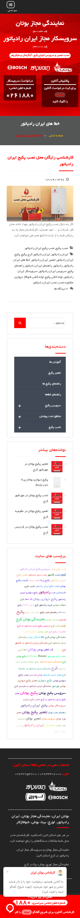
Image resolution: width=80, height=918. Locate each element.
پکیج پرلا (45, 580)
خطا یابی (22, 649)
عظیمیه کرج (50, 725)
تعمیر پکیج (54, 372)
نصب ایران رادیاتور (45, 282)
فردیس (62, 620)
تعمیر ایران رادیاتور (43, 259)
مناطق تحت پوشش (39, 416)
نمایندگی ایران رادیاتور (51, 662)
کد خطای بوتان (45, 649)
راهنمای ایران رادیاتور (38, 265)
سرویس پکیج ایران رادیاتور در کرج (33, 626)
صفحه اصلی (56, 135)
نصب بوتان (43, 632)
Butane (42, 656)
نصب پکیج (62, 248)
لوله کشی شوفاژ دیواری (29, 277)
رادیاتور (58, 265)
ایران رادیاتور (59, 254)
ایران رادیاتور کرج (39, 254)
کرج (54, 668)
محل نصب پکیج (32, 612)
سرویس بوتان (48, 718)
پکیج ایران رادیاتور (34, 705)
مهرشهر (55, 686)
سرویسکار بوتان (57, 705)
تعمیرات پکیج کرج (57, 631)
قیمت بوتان (52, 619)
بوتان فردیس (35, 675)
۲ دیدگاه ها (61, 288)
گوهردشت (60, 575)
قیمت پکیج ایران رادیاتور (47, 586)
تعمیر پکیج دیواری (31, 699)
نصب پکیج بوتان (58, 569)
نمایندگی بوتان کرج (30, 619)
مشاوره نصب (65, 282)
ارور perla (28, 605)
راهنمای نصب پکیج (48, 612)
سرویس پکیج (39, 405)
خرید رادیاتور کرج (43, 605)
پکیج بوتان (29, 692)
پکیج (24, 254)
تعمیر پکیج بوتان (34, 712)
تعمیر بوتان (33, 718)
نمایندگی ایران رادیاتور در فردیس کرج (32, 686)
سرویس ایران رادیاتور (53, 271)
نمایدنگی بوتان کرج (55, 637)
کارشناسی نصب (58, 593)
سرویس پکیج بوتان (52, 693)
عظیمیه (58, 650)
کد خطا (28, 599)
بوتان (32, 649)
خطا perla (32, 656)
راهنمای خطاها (53, 394)
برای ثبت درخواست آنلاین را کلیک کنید (60, 95)
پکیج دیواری (45, 680)
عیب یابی (29, 586)
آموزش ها (55, 362)
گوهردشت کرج (58, 626)
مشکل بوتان (33, 637)
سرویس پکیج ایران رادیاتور (35, 569)
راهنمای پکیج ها (51, 383)
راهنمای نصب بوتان (57, 712)
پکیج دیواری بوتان (45, 599)
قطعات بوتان (34, 580)
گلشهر (50, 575)
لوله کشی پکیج (54, 277)
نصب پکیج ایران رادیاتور (39, 248)
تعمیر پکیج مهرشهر (56, 656)
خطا (42, 637)
